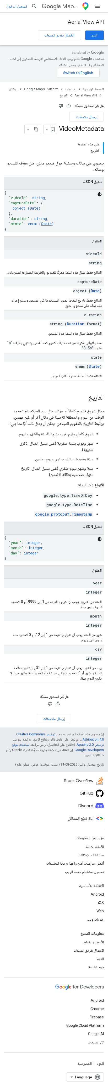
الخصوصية (84, 1063)
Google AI (96, 1034)
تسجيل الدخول (16, 6)
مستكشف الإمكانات (91, 855)
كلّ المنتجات (96, 1042)
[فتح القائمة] (97, 6)
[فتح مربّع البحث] (34, 6)
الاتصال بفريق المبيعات (59, 35)
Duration (75, 323)
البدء (94, 35)
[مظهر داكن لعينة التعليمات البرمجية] (99, 194)
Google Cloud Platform (85, 1025)
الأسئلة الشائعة (94, 847)
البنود (100, 1063)
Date (34, 208)
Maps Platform (71, 6)
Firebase (97, 1017)
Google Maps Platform (41, 89)
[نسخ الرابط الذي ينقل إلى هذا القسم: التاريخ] (83, 398)
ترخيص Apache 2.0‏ (90, 745)
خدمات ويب (95, 919)
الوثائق (13, 89)
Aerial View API (86, 22)
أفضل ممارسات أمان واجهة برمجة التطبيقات (75, 863)
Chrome (97, 1009)
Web (100, 911)
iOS (101, 903)
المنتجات (70, 89)
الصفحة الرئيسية (93, 89)
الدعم (100, 959)
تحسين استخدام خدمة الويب (84, 872)
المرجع (64, 95)
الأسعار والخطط (93, 942)
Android (97, 894)
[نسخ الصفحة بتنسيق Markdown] (36, 129)
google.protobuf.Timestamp (63, 514)
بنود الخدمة (96, 967)
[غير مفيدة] (61, 106)
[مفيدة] (69, 106)
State (46, 223)
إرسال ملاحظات (86, 116)
